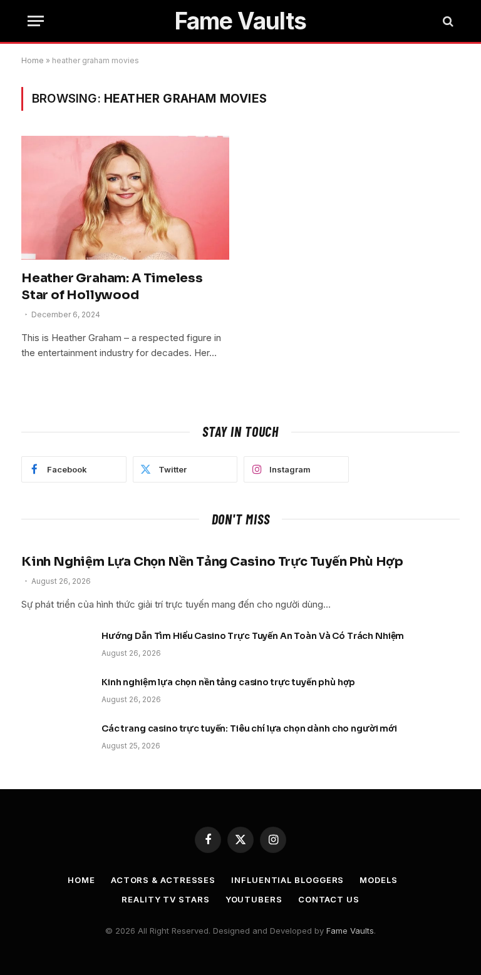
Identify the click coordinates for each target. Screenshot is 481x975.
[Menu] (36, 21)
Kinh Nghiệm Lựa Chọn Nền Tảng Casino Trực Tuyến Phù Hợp (212, 561)
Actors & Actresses (163, 880)
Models (378, 880)
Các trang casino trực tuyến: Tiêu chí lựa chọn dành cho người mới (249, 728)
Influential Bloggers (287, 880)
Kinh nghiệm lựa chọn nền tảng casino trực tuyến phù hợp (228, 682)
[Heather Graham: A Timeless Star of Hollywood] (125, 198)
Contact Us (328, 899)
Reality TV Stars (166, 899)
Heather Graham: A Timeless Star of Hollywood (112, 286)
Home (32, 60)
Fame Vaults (350, 931)
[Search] (446, 21)
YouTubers (253, 899)
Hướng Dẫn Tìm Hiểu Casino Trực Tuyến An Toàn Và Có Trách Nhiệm (252, 635)
